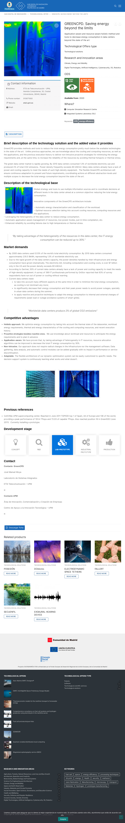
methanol (106, 778)
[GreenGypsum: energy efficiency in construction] (119, 24)
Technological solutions (73, 52)
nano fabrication (72, 782)
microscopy (101, 782)
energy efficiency (86, 121)
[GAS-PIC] (115, 24)
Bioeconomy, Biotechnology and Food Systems (20, 779)
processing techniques (109, 774)
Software (67, 683)
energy (78, 778)
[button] (56, 25)
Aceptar (63, 819)
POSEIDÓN (9, 569)
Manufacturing (88, 782)
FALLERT (99, 569)
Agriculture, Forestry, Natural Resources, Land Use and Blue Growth (27, 774)
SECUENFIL (10, 612)
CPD (76, 121)
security (96, 778)
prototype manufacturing (97, 786)
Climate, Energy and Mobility (75, 63)
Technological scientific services (75, 686)
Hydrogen (80, 786)
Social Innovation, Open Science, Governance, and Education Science (28, 790)
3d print (69, 778)
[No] (121, 817)
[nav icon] (119, 6)
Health (86, 778)
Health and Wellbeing (11, 793)
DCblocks (39, 569)
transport (113, 782)
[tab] (14, 134)
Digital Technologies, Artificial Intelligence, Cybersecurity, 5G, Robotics (92, 68)
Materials (69, 786)
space (77, 774)
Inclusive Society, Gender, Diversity (16, 798)
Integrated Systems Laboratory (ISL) (81, 114)
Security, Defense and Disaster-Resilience (18, 795)
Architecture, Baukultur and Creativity (17, 776)
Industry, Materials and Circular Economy (18, 788)
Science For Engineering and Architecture (18, 781)
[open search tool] (115, 6)
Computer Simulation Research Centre (81, 109)
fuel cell (69, 774)
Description (15, 134)
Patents (67, 681)
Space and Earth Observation (14, 786)
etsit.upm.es (28, 103)
